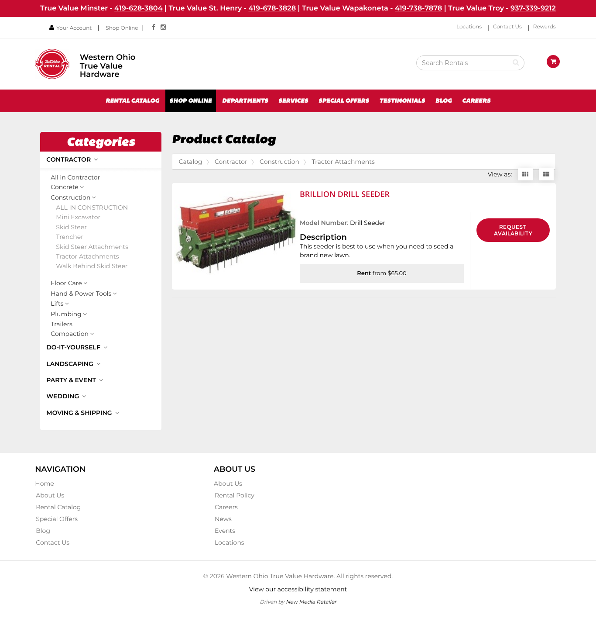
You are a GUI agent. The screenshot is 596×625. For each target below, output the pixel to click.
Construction (70, 197)
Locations (469, 27)
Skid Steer (71, 227)
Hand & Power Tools (81, 293)
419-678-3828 (272, 8)
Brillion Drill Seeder (345, 194)
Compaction (70, 334)
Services (293, 101)
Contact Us (507, 27)
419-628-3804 (138, 8)
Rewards (544, 27)
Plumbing (66, 314)
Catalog (190, 162)
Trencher (69, 237)
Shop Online (122, 28)
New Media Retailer (311, 601)
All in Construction (92, 207)
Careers (476, 101)
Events (225, 531)
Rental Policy (234, 495)
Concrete (65, 187)
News (223, 519)
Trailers (61, 324)
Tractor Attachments (87, 256)
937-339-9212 (533, 8)
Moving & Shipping (79, 413)
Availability (513, 230)
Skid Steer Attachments (92, 247)
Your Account (74, 28)
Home (44, 483)
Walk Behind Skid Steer (91, 266)
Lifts (57, 303)
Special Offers (344, 101)
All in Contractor (75, 177)
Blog (443, 101)
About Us (50, 495)
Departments (245, 101)
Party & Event (72, 380)
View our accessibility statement (298, 589)
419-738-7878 (418, 8)
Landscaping (70, 364)
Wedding (63, 396)
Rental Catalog (132, 101)
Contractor (69, 159)
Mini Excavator (78, 217)
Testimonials (402, 101)
